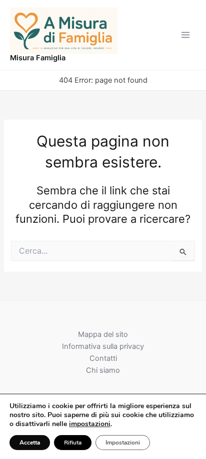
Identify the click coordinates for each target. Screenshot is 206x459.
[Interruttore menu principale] (185, 34)
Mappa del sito (103, 334)
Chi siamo (103, 370)
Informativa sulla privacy (103, 346)
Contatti (103, 358)
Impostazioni (123, 443)
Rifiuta (73, 443)
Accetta (30, 443)
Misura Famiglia (38, 57)
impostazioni (89, 424)
